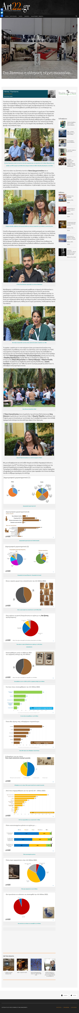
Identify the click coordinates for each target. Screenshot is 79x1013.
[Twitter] (1, 12)
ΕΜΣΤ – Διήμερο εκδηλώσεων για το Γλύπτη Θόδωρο (71, 133)
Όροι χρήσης (74, 1007)
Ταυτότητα (58, 1007)
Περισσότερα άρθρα (8, 96)
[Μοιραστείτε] (1, 15)
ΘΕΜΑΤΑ (41, 16)
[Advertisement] (20, 80)
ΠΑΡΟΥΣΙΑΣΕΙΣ (13, 16)
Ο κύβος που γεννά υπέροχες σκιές (8, 973)
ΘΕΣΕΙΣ (20, 16)
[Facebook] (1, 9)
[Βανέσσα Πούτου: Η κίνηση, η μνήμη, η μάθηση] (62, 210)
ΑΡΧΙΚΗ (7, 16)
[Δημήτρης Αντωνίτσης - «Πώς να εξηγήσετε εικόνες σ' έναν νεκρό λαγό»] (62, 252)
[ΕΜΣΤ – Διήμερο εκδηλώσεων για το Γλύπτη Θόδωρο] (62, 133)
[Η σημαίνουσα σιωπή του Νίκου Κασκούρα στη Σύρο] (62, 224)
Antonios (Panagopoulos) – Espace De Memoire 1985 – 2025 (36, 974)
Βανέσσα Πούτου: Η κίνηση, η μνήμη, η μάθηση (71, 210)
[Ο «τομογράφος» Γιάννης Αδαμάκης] (62, 143)
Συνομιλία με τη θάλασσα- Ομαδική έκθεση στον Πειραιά (71, 238)
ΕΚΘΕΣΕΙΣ (27, 16)
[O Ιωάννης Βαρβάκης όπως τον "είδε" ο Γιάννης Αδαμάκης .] (62, 124)
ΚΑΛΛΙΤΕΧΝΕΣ (34, 16)
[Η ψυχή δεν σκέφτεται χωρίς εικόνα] (62, 152)
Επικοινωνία (66, 1007)
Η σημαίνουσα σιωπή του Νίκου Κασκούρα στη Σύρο (71, 224)
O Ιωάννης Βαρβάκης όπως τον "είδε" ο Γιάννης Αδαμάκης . (71, 124)
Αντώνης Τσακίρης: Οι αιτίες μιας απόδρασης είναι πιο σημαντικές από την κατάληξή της (50, 974)
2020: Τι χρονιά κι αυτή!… (22, 972)
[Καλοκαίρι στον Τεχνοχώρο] (62, 198)
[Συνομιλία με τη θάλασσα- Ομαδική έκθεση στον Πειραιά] (62, 238)
